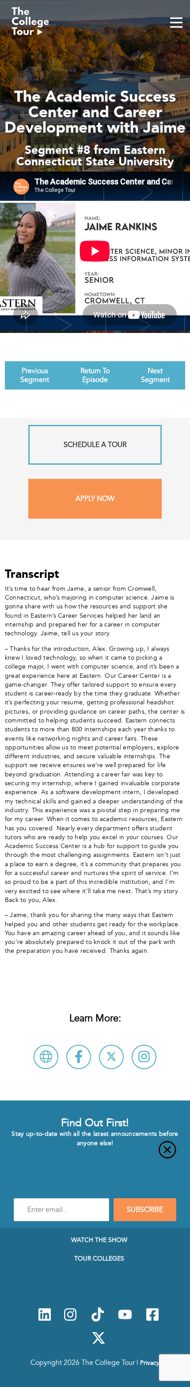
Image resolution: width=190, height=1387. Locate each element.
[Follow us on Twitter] (98, 1343)
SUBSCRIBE (145, 1209)
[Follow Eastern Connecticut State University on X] (111, 1057)
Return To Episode (95, 375)
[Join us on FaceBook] (152, 1319)
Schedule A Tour (95, 444)
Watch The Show (99, 1240)
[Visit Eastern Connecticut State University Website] (46, 1057)
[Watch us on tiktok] (97, 1319)
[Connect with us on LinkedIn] (44, 1319)
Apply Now (95, 498)
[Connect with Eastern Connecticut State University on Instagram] (144, 1057)
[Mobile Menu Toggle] (176, 23)
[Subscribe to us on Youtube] (125, 1319)
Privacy (150, 1363)
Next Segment (155, 375)
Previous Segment (34, 375)
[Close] (95, 1155)
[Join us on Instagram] (70, 1319)
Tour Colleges (99, 1258)
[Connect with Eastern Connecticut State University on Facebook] (78, 1057)
